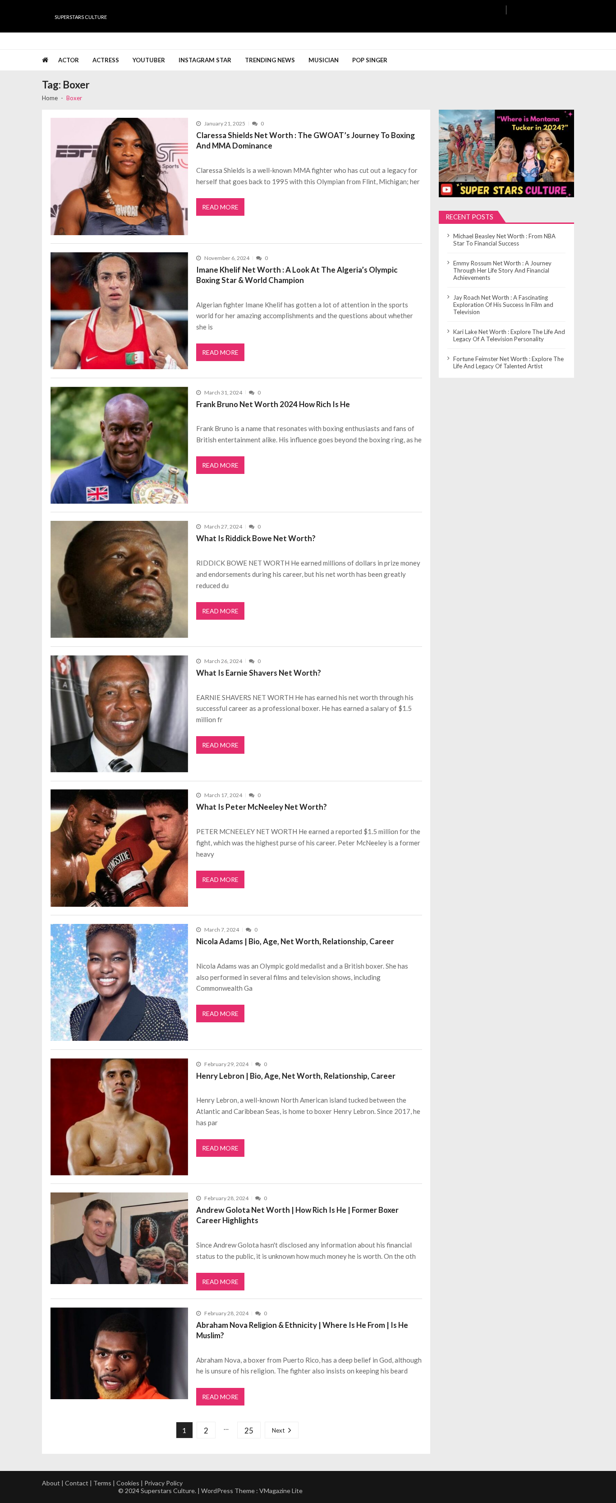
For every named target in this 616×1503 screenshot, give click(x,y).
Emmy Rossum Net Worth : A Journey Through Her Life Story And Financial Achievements (502, 270)
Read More (220, 207)
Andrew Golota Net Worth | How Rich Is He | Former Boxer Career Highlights (297, 1215)
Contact (76, 1483)
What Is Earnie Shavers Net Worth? (258, 672)
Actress (105, 60)
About (51, 1483)
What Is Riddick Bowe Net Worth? (256, 538)
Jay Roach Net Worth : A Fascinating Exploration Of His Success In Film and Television (503, 304)
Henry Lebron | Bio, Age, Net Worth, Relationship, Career (295, 1076)
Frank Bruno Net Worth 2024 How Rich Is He (273, 404)
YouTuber (149, 60)
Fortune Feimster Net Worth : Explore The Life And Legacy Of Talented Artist (508, 362)
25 (248, 1430)
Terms (102, 1483)
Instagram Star (205, 60)
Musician (323, 60)
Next (278, 1430)
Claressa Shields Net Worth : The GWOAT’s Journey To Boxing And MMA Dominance (305, 140)
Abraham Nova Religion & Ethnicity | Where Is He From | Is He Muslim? (302, 1330)
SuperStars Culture (81, 17)
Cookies (127, 1483)
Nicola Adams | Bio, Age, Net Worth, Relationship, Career (295, 941)
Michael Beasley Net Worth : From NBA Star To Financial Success (504, 239)
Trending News (270, 60)
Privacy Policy (163, 1483)
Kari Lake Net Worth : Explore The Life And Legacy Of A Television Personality (509, 335)
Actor (68, 60)
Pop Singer (369, 60)
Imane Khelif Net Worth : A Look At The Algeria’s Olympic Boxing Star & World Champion (297, 275)
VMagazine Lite (281, 1490)
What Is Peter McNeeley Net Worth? (261, 807)
